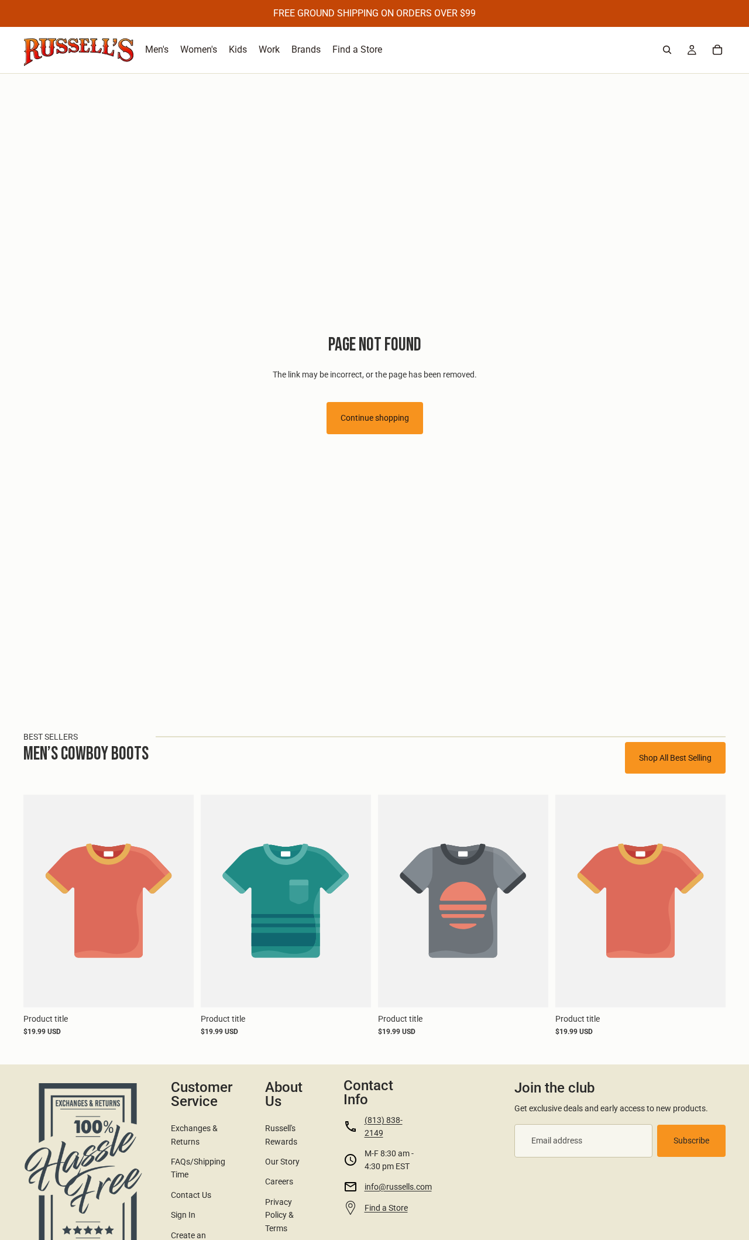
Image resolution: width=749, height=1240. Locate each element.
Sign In (183, 1215)
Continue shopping (375, 418)
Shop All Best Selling (675, 757)
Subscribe (691, 1140)
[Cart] (717, 50)
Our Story (282, 1161)
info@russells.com (398, 1186)
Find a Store (386, 1207)
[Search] (667, 50)
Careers (279, 1181)
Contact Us (191, 1195)
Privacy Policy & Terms (279, 1215)
